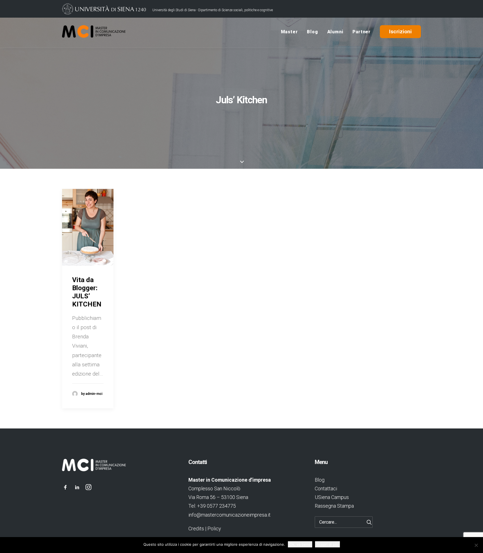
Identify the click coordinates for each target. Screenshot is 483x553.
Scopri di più (327, 544)
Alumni (335, 31)
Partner (361, 31)
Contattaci (326, 488)
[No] (476, 545)
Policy (214, 528)
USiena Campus (332, 497)
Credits (196, 528)
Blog (312, 31)
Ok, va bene (300, 544)
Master (289, 31)
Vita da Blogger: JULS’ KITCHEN (86, 292)
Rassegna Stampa (334, 506)
